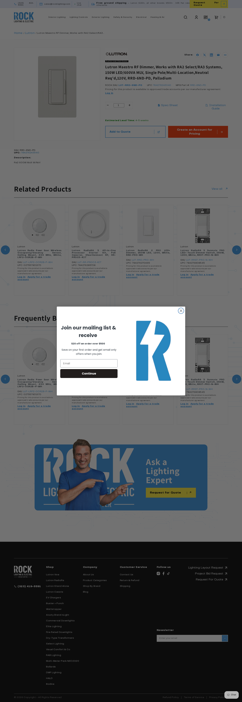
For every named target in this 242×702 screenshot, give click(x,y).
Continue (89, 373)
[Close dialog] (181, 311)
